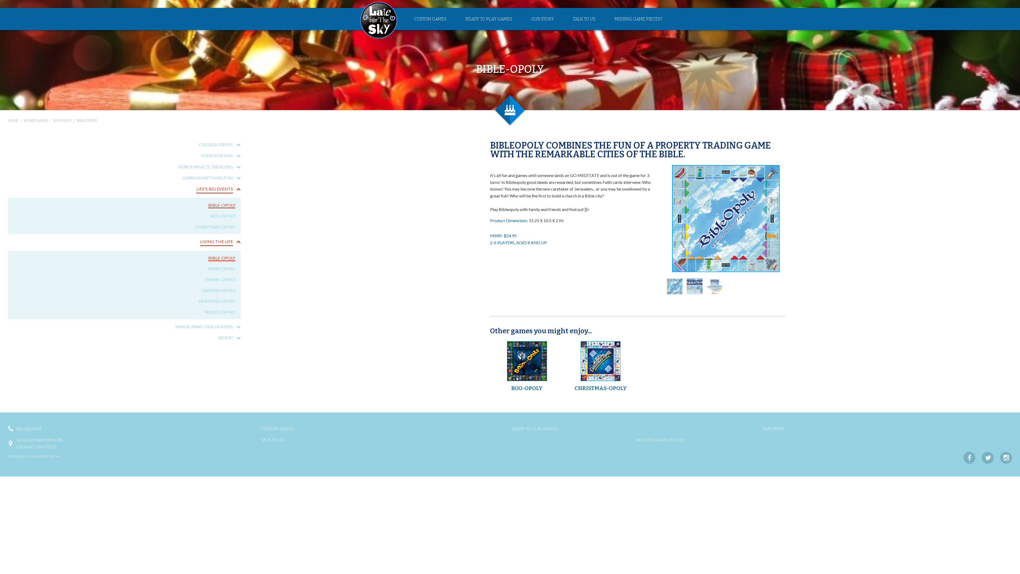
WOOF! (225, 337)
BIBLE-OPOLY (221, 205)
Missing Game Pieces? (638, 19)
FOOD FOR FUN (217, 155)
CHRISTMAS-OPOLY (215, 226)
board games (36, 120)
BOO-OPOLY (222, 215)
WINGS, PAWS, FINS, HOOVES (204, 326)
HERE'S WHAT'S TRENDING (205, 166)
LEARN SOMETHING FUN (207, 177)
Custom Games (430, 19)
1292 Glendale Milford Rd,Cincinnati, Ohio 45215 (39, 443)
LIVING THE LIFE (216, 241)
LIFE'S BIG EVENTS (214, 188)
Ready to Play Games (488, 19)
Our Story (542, 19)
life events (62, 120)
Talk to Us (584, 19)
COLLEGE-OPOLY (216, 144)
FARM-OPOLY (221, 268)
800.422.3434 (28, 428)
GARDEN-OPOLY (218, 290)
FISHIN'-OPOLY (220, 279)
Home (13, 120)
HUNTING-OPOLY (217, 300)
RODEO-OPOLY (220, 311)
